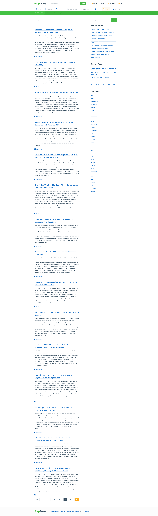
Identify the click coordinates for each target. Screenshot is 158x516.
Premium (49, 9)
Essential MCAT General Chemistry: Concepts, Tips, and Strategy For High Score (56, 156)
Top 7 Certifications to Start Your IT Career (100, 29)
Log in (102, 3)
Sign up (95, 3)
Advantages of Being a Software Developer (100, 54)
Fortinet (115, 12)
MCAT (92, 159)
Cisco (55, 12)
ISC (87, 12)
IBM (111, 12)
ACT (92, 95)
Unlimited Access (55, 511)
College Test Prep (95, 124)
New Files (60, 9)
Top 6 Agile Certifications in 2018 (98, 38)
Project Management (95, 173)
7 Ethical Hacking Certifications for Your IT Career (101, 35)
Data (92, 133)
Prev (37, 499)
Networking (93, 165)
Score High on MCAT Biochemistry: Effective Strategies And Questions (53, 220)
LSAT (92, 156)
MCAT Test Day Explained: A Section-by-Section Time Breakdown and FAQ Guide (55, 439)
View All (121, 12)
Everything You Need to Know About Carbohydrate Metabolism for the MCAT (57, 186)
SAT (92, 179)
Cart (121, 3)
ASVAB (92, 110)
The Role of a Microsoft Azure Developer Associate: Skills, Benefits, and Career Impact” (103, 69)
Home (39, 9)
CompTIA (60, 12)
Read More (39, 56)
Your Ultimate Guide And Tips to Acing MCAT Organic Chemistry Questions (54, 376)
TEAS (92, 185)
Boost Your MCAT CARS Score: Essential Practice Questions (55, 253)
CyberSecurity (94, 130)
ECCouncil (92, 12)
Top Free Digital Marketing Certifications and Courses (102, 51)
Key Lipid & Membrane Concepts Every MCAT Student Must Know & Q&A (54, 31)
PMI (102, 12)
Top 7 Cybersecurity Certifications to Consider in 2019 (102, 45)
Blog (107, 9)
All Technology (94, 104)
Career (92, 113)
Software (93, 182)
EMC (98, 12)
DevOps (93, 136)
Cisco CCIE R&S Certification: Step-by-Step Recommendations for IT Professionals (100, 78)
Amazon (93, 107)
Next (77, 499)
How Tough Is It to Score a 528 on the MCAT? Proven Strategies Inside (54, 409)
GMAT (92, 142)
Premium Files (70, 511)
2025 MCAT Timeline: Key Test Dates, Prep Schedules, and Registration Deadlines (52, 469)
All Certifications (94, 101)
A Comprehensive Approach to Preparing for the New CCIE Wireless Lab (103, 73)
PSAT (92, 176)
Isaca (92, 147)
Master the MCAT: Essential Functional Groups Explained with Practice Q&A (54, 123)
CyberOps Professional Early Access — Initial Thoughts (102, 81)
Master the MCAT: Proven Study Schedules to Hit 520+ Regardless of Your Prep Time (55, 346)
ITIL (106, 12)
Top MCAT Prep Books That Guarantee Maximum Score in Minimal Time (56, 283)
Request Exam (86, 9)
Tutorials (117, 9)
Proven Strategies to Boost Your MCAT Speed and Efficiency (56, 63)
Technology (93, 188)
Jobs (97, 9)
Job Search (93, 153)
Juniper (82, 12)
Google (72, 12)
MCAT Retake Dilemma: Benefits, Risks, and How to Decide (57, 313)
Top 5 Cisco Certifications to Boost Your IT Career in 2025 (103, 84)
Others (92, 168)
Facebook (77, 511)
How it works (112, 3)
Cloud (92, 121)
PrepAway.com (87, 511)
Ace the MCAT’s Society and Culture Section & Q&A (56, 92)
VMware (66, 12)
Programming (94, 171)
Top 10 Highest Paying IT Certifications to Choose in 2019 (103, 32)
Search (83, 3)
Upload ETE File (72, 9)
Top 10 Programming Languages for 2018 (99, 48)
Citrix (77, 12)
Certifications (94, 116)
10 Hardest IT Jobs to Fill (96, 57)
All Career (93, 98)
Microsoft (49, 12)
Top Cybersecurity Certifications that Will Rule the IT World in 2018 (103, 41)
